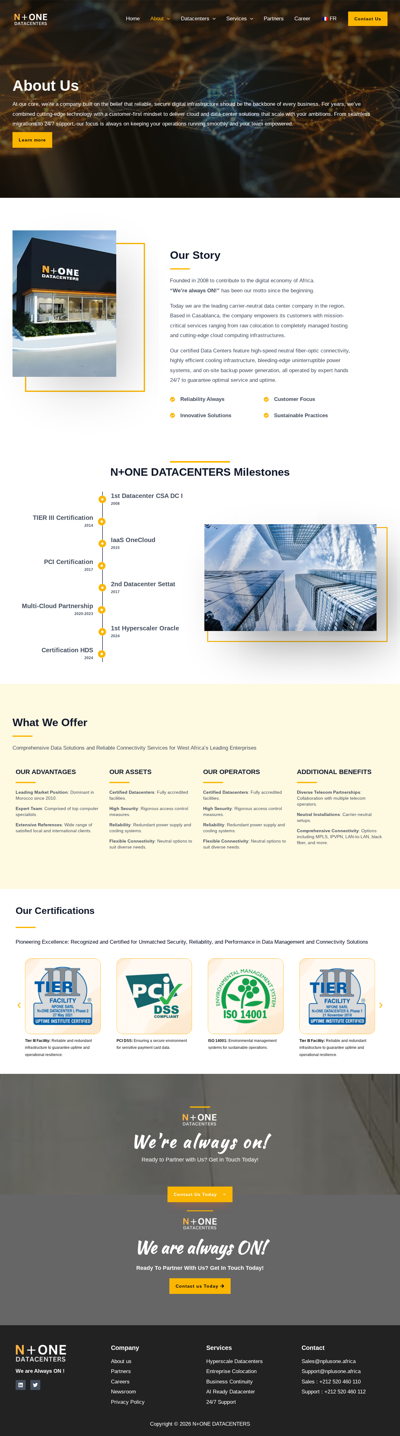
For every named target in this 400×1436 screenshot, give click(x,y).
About (157, 19)
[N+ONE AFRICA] (31, 19)
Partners (274, 19)
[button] (167, 19)
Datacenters (195, 19)
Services (236, 19)
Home (133, 19)
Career (302, 19)
